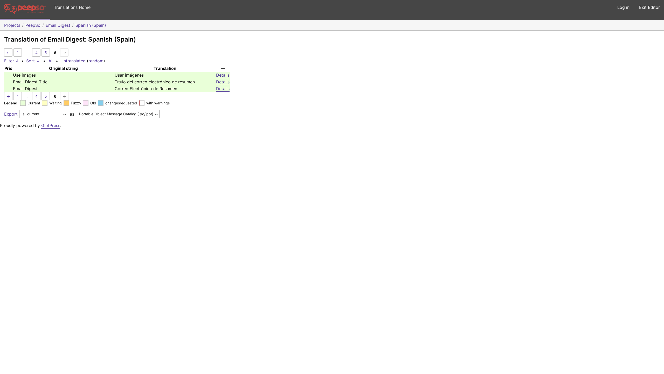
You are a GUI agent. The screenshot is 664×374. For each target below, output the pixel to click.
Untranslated (73, 60)
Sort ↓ (33, 60)
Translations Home (72, 7)
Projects (12, 25)
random (95, 60)
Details (223, 75)
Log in (623, 7)
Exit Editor (649, 7)
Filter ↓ (11, 60)
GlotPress (50, 125)
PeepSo (32, 25)
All (51, 60)
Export (11, 114)
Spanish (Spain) (90, 25)
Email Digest (58, 25)
